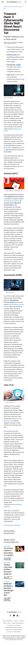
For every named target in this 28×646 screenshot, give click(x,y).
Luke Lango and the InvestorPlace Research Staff (8, 599)
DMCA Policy (17, 631)
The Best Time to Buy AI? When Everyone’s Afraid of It (8, 569)
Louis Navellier (7, 558)
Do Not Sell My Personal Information (13, 627)
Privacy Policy (10, 625)
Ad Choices (17, 625)
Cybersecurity (8, 525)
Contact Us (21, 621)
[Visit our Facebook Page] (10, 615)
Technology (16, 525)
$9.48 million (8, 147)
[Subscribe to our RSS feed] (17, 615)
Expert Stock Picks (12, 6)
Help (5, 623)
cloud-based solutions (12, 201)
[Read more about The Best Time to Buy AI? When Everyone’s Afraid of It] (19, 565)
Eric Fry (10, 576)
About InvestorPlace (7, 621)
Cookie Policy (8, 629)
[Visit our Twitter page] (14, 615)
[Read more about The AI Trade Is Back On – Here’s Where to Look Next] (19, 549)
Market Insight (7, 546)
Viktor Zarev (8, 42)
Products (16, 621)
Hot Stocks (6, 581)
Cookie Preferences (17, 629)
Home (5, 6)
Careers (8, 623)
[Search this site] (25, 1)
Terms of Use (10, 631)
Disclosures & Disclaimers (18, 623)
